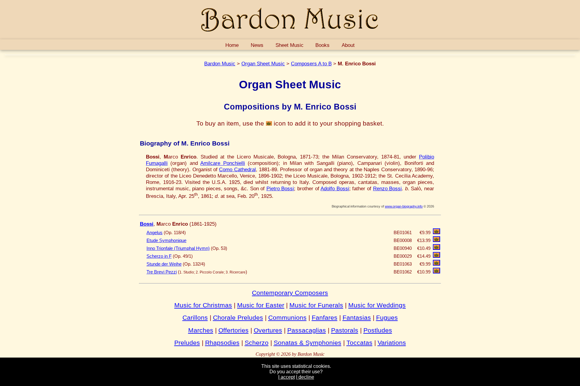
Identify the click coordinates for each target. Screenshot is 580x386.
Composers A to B (311, 64)
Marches (200, 330)
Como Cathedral (237, 169)
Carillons (195, 317)
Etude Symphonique (166, 240)
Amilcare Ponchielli (222, 163)
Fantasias (357, 317)
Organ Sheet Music (263, 64)
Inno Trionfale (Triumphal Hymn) (178, 248)
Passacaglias (306, 330)
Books (322, 45)
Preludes (187, 342)
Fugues (387, 317)
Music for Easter (260, 305)
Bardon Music (219, 64)
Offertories (233, 330)
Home (232, 45)
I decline (305, 377)
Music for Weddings (377, 305)
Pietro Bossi (280, 188)
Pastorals (344, 330)
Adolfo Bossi (335, 188)
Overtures (268, 330)
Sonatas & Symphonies (307, 342)
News (257, 45)
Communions (287, 317)
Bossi (146, 224)
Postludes (377, 330)
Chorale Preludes (238, 317)
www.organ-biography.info (404, 206)
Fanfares (324, 317)
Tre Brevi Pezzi (162, 272)
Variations (392, 342)
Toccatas (359, 342)
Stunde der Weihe (164, 264)
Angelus (155, 232)
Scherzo (257, 342)
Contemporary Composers (290, 292)
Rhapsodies (222, 342)
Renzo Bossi (387, 188)
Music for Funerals (316, 305)
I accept (286, 377)
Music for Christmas (203, 305)
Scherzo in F (159, 256)
